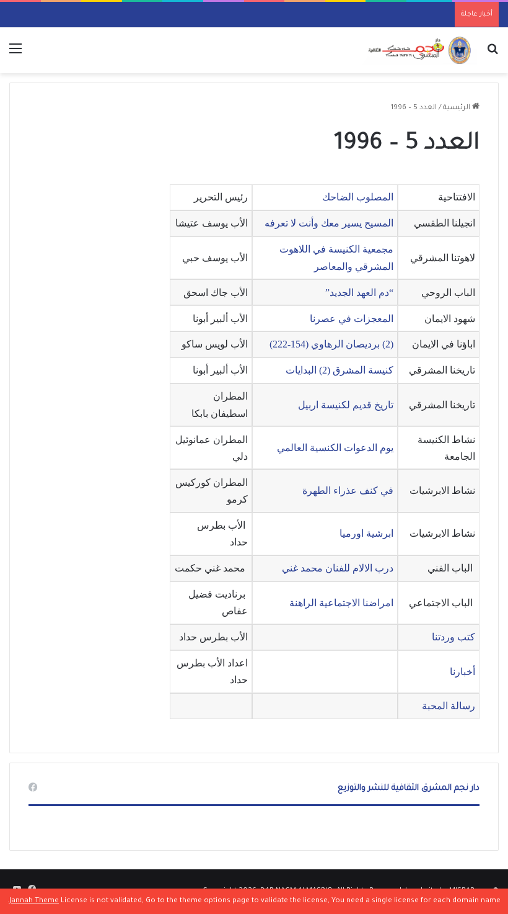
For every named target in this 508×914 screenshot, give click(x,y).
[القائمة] (15, 55)
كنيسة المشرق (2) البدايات (338, 370)
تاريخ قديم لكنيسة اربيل (344, 405)
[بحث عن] (492, 55)
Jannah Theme (34, 901)
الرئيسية (457, 108)
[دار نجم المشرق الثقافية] (418, 50)
